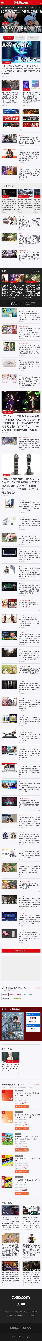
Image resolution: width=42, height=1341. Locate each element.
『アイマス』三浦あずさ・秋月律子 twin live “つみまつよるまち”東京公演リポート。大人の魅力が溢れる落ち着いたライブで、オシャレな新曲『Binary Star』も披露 (21, 423)
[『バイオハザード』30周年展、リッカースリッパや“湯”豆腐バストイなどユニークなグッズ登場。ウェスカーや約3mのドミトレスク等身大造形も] (9, 933)
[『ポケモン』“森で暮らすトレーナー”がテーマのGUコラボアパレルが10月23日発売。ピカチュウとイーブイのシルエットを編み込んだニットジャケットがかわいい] (9, 835)
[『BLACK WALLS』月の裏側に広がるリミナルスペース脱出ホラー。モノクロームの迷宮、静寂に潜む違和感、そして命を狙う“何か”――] (9, 684)
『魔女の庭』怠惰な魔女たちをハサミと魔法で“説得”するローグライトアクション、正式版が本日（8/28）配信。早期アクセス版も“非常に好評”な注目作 (29, 589)
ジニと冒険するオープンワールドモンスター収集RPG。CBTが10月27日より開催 (29, 886)
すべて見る (37, 271)
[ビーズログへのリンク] (28, 1328)
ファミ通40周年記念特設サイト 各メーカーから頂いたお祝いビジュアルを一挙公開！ (29, 605)
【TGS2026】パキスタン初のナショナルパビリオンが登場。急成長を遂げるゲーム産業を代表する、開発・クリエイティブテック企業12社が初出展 (31, 98)
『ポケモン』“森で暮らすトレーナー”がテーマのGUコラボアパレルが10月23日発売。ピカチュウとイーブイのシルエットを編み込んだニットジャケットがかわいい (29, 838)
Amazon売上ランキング (13, 1084)
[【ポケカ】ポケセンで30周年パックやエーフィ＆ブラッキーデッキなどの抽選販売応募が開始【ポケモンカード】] (9, 718)
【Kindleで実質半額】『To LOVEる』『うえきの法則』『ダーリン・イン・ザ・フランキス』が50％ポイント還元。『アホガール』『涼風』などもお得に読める (29, 332)
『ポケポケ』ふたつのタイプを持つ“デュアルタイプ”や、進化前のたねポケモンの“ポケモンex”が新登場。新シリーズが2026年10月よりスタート (29, 173)
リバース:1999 (26, 666)
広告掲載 (32, 1315)
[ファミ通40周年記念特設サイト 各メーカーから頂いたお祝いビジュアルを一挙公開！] (9, 603)
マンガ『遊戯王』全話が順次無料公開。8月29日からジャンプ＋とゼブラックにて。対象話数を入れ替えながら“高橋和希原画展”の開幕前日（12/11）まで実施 (29, 572)
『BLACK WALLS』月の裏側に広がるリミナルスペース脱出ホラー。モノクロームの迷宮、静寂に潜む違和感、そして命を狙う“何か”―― (29, 687)
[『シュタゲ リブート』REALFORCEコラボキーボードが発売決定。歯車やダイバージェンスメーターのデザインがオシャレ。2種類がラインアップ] (9, 220)
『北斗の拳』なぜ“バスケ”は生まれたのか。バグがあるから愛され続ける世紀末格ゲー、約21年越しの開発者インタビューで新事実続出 (10, 1277)
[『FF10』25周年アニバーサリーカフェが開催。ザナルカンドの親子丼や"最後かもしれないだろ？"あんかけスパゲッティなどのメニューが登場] (9, 503)
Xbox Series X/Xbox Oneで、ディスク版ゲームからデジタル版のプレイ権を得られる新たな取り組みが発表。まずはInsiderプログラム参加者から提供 (9, 205)
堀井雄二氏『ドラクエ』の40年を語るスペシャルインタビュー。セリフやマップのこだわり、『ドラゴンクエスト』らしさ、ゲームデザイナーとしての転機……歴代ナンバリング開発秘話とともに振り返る (31, 1250)
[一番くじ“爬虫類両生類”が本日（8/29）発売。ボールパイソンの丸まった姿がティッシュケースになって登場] (9, 363)
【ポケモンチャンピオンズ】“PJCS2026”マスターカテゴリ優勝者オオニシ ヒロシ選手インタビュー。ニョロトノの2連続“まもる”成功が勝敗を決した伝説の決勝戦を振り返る (29, 638)
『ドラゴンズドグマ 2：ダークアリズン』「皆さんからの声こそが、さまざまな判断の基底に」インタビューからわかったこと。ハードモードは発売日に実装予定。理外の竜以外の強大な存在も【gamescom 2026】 (10, 98)
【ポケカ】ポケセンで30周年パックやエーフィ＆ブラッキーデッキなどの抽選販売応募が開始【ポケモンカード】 (29, 720)
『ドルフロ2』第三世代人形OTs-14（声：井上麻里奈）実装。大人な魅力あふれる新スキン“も (10, 1067)
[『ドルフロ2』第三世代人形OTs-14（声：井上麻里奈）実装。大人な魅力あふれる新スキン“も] (10, 1057)
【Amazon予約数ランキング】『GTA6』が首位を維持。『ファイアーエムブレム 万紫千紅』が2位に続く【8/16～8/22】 (29, 140)
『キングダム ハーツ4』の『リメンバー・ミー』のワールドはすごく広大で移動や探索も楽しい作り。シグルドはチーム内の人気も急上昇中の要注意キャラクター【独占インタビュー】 (10, 1222)
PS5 (18, 7)
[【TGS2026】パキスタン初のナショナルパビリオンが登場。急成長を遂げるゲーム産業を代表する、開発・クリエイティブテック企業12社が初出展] (31, 85)
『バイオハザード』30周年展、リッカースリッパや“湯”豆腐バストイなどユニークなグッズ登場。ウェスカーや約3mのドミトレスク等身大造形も (29, 936)
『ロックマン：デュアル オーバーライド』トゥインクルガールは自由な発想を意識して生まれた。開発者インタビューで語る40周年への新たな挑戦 (21, 70)
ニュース (26, 90)
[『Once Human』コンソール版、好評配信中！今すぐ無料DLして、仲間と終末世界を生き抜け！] (9, 801)
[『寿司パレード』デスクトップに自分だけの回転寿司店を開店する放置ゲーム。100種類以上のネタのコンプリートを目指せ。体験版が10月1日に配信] (9, 552)
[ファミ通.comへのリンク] (21, 2)
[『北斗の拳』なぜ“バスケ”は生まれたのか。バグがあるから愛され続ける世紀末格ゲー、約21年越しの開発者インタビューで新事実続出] (10, 1266)
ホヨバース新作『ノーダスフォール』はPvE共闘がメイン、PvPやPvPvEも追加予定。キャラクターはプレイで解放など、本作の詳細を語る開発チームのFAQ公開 (29, 902)
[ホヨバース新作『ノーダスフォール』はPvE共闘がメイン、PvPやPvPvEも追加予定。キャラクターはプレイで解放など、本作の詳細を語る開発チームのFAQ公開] (9, 899)
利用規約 (34, 1312)
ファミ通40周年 (26, 600)
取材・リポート (23, 196)
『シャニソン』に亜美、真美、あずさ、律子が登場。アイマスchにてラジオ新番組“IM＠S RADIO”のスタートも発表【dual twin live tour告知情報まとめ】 (29, 381)
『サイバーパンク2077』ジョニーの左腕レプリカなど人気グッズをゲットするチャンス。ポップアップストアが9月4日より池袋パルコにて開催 (29, 736)
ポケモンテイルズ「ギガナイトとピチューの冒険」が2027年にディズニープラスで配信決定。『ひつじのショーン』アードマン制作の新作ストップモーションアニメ (29, 315)
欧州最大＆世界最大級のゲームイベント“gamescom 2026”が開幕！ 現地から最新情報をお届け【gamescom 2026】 (25, 205)
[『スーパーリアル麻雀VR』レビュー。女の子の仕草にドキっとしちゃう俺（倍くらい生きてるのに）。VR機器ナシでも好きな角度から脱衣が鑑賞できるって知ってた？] (10, 1238)
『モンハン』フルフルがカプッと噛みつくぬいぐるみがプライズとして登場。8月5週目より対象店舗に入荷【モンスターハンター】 (29, 539)
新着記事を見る (21, 950)
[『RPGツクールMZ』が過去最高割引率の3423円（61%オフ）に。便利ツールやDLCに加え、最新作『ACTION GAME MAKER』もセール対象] (9, 784)
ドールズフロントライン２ (13, 1061)
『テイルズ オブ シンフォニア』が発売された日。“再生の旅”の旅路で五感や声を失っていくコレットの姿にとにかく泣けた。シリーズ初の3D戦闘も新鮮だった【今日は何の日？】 (29, 349)
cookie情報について (21, 1315)
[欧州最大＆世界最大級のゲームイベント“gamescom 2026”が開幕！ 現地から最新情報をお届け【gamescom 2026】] (25, 193)
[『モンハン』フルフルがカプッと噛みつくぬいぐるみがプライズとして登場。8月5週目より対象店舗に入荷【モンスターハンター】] (9, 537)
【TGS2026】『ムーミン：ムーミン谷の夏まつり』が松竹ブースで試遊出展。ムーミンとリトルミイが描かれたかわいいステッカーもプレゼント (29, 753)
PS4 (30, 994)
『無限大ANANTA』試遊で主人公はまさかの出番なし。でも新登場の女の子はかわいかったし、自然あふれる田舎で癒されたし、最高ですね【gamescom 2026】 (29, 240)
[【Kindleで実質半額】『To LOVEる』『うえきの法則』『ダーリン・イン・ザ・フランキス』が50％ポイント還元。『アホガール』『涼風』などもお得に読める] (9, 329)
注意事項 (10, 1315)
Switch (13, 7)
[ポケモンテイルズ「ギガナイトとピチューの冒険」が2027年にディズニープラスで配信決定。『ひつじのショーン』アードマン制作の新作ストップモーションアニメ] (9, 312)
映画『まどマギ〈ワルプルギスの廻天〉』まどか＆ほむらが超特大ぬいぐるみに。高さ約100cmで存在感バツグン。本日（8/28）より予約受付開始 (29, 704)
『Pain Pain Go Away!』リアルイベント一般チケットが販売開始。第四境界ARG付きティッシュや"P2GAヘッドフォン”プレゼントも (29, 257)
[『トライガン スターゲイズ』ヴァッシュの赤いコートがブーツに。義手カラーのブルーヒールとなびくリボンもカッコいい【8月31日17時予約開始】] (9, 618)
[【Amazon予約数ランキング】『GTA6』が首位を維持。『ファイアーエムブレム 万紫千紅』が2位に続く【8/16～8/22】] (9, 138)
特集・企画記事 (23, 326)
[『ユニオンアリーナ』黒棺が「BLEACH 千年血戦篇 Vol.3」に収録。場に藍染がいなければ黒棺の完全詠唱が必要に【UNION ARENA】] (9, 767)
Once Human (25, 798)
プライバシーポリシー (22, 1312)
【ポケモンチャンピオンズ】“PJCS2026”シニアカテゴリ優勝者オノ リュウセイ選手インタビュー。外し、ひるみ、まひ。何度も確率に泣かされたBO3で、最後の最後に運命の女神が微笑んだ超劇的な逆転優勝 (29, 821)
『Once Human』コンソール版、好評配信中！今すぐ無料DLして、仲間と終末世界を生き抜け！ (29, 804)
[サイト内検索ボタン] (39, 2)
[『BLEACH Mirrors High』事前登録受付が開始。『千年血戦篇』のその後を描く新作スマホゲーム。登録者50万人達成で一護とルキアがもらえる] (9, 153)
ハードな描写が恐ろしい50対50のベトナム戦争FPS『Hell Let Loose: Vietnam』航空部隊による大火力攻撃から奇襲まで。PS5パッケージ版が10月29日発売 (29, 655)
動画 (4, 271)
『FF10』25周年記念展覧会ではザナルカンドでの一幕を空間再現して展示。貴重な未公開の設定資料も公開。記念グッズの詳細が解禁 (29, 523)
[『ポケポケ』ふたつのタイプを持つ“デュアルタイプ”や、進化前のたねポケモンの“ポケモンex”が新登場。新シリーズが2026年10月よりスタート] (9, 170)
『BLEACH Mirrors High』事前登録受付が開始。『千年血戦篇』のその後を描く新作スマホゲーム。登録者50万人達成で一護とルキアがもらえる (29, 156)
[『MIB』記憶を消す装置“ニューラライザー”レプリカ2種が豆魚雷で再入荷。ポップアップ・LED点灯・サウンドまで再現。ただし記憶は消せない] (21, 464)
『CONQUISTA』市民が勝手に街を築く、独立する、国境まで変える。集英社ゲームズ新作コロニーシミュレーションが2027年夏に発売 (29, 870)
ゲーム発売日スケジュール (14, 988)
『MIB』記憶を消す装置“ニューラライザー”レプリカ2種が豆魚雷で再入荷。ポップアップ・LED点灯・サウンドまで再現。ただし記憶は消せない (21, 485)
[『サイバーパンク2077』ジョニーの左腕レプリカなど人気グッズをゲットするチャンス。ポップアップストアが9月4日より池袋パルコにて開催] (9, 733)
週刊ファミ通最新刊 (11, 1009)
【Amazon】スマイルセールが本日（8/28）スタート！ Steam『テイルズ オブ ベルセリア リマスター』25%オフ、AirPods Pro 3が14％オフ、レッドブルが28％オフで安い (31, 1222)
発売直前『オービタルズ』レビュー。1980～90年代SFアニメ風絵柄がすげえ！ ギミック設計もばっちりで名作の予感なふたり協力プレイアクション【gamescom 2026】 (21, 27)
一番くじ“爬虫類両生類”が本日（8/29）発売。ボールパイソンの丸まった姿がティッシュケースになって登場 (29, 365)
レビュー (5, 23)
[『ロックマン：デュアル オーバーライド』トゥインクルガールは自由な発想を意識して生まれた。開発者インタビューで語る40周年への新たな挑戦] (21, 52)
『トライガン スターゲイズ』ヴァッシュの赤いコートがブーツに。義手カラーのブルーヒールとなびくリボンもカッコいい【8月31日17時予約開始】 (29, 621)
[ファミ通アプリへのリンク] (14, 1328)
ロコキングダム (26, 881)
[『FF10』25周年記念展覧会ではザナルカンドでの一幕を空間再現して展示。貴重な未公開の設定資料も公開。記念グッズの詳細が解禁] (9, 520)
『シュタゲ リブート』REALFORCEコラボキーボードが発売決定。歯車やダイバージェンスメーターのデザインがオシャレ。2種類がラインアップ (29, 223)
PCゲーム (23, 7)
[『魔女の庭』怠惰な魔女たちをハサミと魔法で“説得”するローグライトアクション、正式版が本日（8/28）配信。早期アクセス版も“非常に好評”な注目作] (9, 586)
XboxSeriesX (17, 998)
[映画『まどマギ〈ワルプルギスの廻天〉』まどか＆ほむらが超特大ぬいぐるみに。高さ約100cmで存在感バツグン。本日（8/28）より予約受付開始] (9, 701)
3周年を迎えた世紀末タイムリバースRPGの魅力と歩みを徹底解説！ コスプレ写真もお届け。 (29, 671)
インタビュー (6, 62)
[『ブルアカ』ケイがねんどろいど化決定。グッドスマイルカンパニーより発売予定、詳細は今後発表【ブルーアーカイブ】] (9, 852)
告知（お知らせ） (24, 250)
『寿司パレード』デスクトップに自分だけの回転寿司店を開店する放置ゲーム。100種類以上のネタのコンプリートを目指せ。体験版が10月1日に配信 (29, 555)
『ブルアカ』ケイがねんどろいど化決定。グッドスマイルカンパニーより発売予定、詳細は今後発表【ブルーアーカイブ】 (29, 854)
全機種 (4, 994)
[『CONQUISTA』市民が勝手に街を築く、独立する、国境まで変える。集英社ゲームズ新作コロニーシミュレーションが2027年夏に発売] (9, 867)
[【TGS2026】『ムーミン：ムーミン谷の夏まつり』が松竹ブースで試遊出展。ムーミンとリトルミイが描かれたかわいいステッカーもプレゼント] (9, 750)
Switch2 (7, 7)
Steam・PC (6, 998)
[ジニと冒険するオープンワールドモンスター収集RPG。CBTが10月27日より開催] (9, 884)
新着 (2, 7)
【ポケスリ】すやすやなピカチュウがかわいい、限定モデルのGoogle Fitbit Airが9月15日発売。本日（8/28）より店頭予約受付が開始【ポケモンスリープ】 (29, 919)
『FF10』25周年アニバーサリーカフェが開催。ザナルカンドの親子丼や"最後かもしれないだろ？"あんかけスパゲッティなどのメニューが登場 (29, 506)
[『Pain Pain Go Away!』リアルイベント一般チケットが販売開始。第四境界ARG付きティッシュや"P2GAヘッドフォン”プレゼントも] (9, 254)
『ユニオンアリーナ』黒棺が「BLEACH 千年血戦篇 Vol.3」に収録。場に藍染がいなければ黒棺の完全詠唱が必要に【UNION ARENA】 (29, 770)
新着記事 (20, 38)
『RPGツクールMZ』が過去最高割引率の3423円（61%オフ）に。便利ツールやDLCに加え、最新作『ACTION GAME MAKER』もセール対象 (29, 787)
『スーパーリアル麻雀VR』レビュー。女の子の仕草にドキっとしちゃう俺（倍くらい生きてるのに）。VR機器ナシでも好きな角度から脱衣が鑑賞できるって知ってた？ (10, 1250)
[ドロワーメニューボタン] (2, 2)
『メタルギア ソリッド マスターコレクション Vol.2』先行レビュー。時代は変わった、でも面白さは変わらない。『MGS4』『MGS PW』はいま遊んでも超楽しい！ (31, 1278)
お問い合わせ (9, 1312)
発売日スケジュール (34, 7)
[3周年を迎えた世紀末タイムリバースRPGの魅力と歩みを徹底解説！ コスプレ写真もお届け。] (9, 669)
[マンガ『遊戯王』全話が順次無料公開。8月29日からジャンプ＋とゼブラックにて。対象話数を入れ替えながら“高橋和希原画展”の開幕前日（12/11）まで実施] (9, 569)
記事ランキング (33, 38)
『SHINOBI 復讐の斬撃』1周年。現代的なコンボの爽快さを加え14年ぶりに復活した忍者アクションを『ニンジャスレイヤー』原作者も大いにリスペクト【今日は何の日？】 (29, 444)
